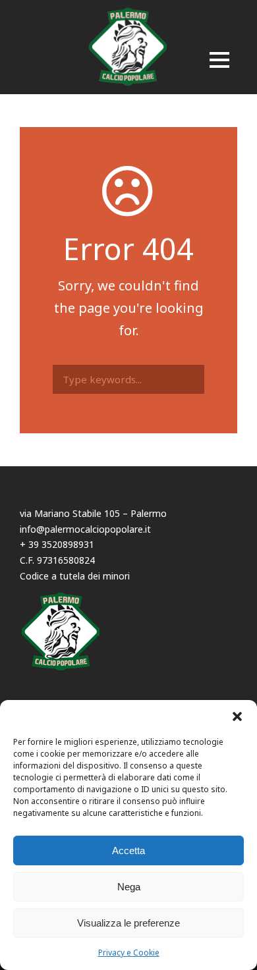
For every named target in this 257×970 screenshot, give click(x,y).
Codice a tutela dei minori (75, 576)
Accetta (128, 850)
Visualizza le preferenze (128, 923)
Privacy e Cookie (128, 952)
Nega (128, 886)
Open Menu (219, 61)
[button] (237, 716)
